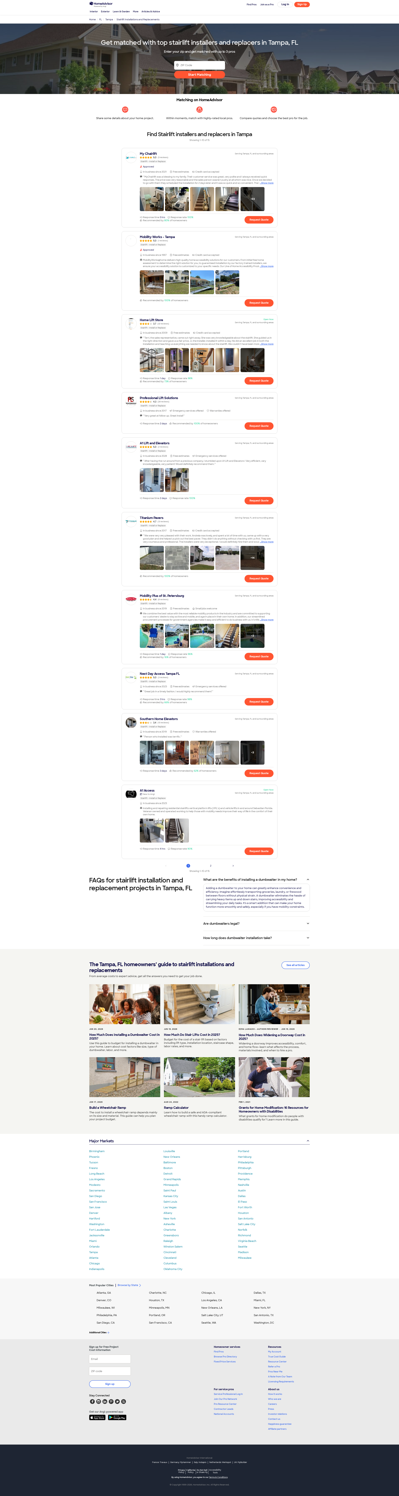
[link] (199, 157)
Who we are (274, 1399)
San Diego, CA (106, 1322)
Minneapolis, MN (159, 1307)
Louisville (169, 1151)
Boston (168, 1168)
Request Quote (259, 219)
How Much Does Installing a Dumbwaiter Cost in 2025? (124, 1036)
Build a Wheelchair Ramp (107, 1108)
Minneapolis (171, 1185)
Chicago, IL (208, 1292)
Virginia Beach (247, 1241)
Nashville (243, 1185)
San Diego (95, 1196)
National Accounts (224, 1414)
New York (169, 1218)
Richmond (244, 1235)
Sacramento (97, 1190)
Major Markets (101, 1141)
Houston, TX (156, 1300)
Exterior (105, 11)
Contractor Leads (223, 1409)
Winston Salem (173, 1246)
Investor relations (277, 1414)
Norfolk (242, 1229)
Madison (243, 1252)
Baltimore (169, 1162)
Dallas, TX (260, 1292)
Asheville (169, 1224)
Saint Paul (169, 1190)
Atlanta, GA (104, 1292)
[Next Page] (233, 866)
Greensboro (171, 1235)
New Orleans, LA (212, 1307)
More (135, 11)
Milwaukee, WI (106, 1307)
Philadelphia (246, 1162)
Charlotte (169, 1229)
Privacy (181, 1471)
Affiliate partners (277, 1429)
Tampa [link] (109, 19)
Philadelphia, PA (107, 1315)
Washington (96, 1224)
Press (271, 1409)
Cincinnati (169, 1252)
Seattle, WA (208, 1322)
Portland (243, 1151)
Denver (94, 1213)
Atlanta (93, 1258)
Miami (93, 1241)
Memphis (244, 1179)
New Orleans (171, 1157)
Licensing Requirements (281, 1381)
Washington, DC (264, 1322)
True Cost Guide (277, 1356)
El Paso (242, 1201)
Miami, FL (260, 1300)
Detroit (168, 1173)
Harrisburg (244, 1157)
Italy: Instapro (200, 1462)
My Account (274, 1351)
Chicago (94, 1263)
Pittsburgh (244, 1168)
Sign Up (302, 4)
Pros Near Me (275, 1371)
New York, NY (262, 1307)
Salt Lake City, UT (212, 1315)
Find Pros (219, 1351)
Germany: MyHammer (180, 1462)
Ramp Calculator (176, 1108)
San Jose (94, 1207)
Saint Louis (170, 1201)
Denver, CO (104, 1300)
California (190, 1471)
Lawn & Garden (121, 11)
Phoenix (94, 1157)
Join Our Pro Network (225, 1399)
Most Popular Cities (101, 1285)
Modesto (95, 1185)
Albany (167, 1213)
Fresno (93, 1168)
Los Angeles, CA (211, 1300)
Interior (94, 11)
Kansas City (170, 1196)
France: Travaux (159, 1462)
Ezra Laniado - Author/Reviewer (258, 1029)
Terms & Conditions (218, 1477)
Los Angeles (97, 1179)
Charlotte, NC (158, 1292)
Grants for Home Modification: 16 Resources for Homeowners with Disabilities (274, 1109)
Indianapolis (96, 1269)
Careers (272, 1404)
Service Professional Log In (228, 1394)
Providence (245, 1173)
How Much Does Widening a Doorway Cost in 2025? (272, 1037)
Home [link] (92, 19)
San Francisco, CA (160, 1322)
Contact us (274, 1419)
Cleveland (169, 1258)
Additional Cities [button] (97, 1332)
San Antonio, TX (264, 1315)
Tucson (93, 1162)
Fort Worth (245, 1207)
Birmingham (97, 1151)
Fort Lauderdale (99, 1229)
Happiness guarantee (279, 1424)
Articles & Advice (151, 11)
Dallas (241, 1196)
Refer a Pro (274, 1366)
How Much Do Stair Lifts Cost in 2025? (192, 1035)
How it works (275, 1394)
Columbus (169, 1263)
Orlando (94, 1246)
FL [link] (100, 19)
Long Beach (96, 1173)
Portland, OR (157, 1315)
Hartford (94, 1218)
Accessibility (215, 1471)
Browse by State (128, 1285)
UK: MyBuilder (240, 1462)
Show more (267, 183)
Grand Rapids (172, 1179)
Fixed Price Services (225, 1361)
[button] (152, 199)
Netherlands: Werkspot (220, 1462)
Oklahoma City (172, 1269)
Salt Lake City (246, 1224)
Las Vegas (169, 1207)
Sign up (110, 1384)
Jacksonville (96, 1235)
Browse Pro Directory (225, 1356)
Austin (242, 1190)
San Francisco (98, 1201)
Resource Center (277, 1361)
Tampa (93, 1252)
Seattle (242, 1246)
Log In (285, 4)
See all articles (295, 965)
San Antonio (245, 1218)
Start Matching (199, 75)
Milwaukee (245, 1258)
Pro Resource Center (225, 1404)
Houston (243, 1213)
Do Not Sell (202, 1471)
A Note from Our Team (280, 1376)
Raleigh (168, 1241)
